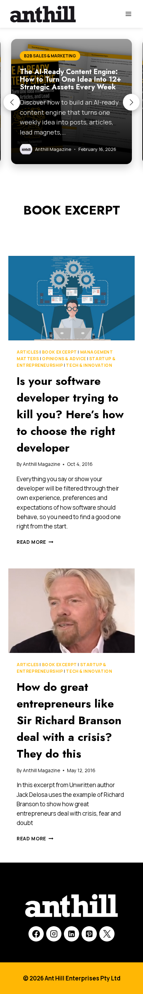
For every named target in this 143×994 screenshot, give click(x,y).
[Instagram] (53, 934)
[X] (107, 934)
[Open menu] (128, 13)
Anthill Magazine (41, 464)
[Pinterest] (89, 934)
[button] (11, 102)
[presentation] (71, 298)
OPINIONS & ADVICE (64, 359)
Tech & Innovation (89, 365)
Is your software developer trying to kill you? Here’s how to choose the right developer (70, 414)
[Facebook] (36, 934)
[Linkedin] (71, 934)
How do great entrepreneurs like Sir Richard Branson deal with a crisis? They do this (69, 720)
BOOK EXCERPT (59, 352)
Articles (28, 352)
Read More (35, 542)
